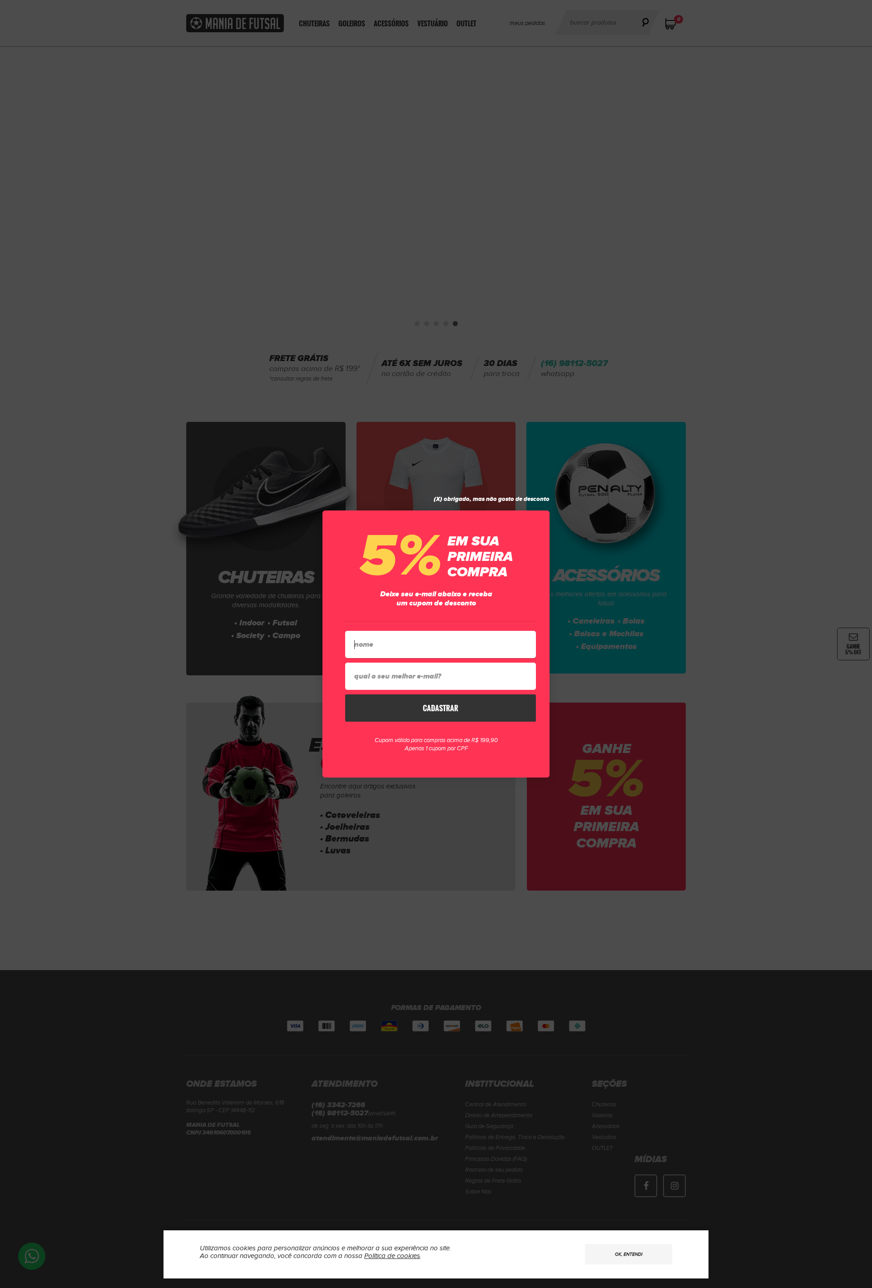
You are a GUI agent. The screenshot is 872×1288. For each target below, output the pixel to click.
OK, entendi (628, 1254)
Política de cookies (392, 1256)
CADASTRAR (440, 708)
